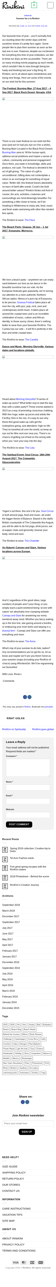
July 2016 (7, 973)
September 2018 (11, 905)
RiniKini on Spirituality (14, 729)
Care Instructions (16, 1208)
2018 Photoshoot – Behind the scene (29, 876)
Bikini (24, 1034)
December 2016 (10, 962)
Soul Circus (47, 511)
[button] (34, 5)
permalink (49, 707)
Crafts (43, 1039)
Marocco (47, 1053)
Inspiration (36, 1053)
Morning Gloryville (25, 399)
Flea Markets (34, 1044)
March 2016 (8, 991)
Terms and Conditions (19, 1250)
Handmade (7, 1053)
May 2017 (7, 939)
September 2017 (11, 922)
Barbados (47, 1025)
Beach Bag (16, 1029)
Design (23, 1044)
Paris (27, 1063)
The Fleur (30, 220)
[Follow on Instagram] (29, 697)
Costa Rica (33, 1039)
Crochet (6, 1044)
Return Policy (13, 1178)
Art (18, 1025)
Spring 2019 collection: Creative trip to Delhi (30, 850)
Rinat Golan (41, 26)
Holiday (18, 1053)
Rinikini (28, 15)
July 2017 (7, 928)
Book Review (35, 1034)
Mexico (16, 1058)
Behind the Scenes (11, 1034)
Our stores (11, 1184)
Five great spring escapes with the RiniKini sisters (28, 868)
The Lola (29, 448)
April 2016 (7, 985)
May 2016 (7, 979)
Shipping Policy (14, 1172)
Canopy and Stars (11, 615)
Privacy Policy (13, 1244)
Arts (24, 1025)
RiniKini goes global (43, 729)
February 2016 (10, 996)
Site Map (8, 1220)
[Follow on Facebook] (25, 697)
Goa (32, 1049)
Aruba (31, 1025)
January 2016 (9, 1002)
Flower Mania (9, 1049)
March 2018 (8, 910)
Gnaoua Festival (25, 302)
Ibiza (26, 1053)
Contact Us (11, 1190)
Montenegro (27, 1058)
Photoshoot (37, 1063)
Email (9, 795)
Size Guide (9, 1166)
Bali (38, 1025)
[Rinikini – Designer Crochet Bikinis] (15, 5)
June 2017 (7, 933)
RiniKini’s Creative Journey (24, 885)
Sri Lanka (33, 1068)
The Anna (30, 641)
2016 (12, 1025)
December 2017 (10, 916)
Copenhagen (19, 1039)
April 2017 (7, 945)
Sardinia (23, 1068)
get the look (22, 1049)
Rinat (5, 1068)
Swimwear (24, 1073)
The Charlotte (32, 541)
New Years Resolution (12, 1063)
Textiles (35, 1073)
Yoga (43, 1073)
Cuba (15, 1044)
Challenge (7, 1039)
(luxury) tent (8, 630)
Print (47, 1063)
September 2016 (11, 968)
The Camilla (31, 339)
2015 (5, 1025)
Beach (6, 1029)
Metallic (6, 1058)
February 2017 (10, 951)
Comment (11, 756)
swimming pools (10, 1073)
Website (10, 809)
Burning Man (9, 152)
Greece (40, 1049)
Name (9, 782)
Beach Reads (30, 1029)
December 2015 (10, 1008)
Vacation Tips (12, 1214)
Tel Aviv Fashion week (22, 858)
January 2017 (9, 956)
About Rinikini (12, 1238)
